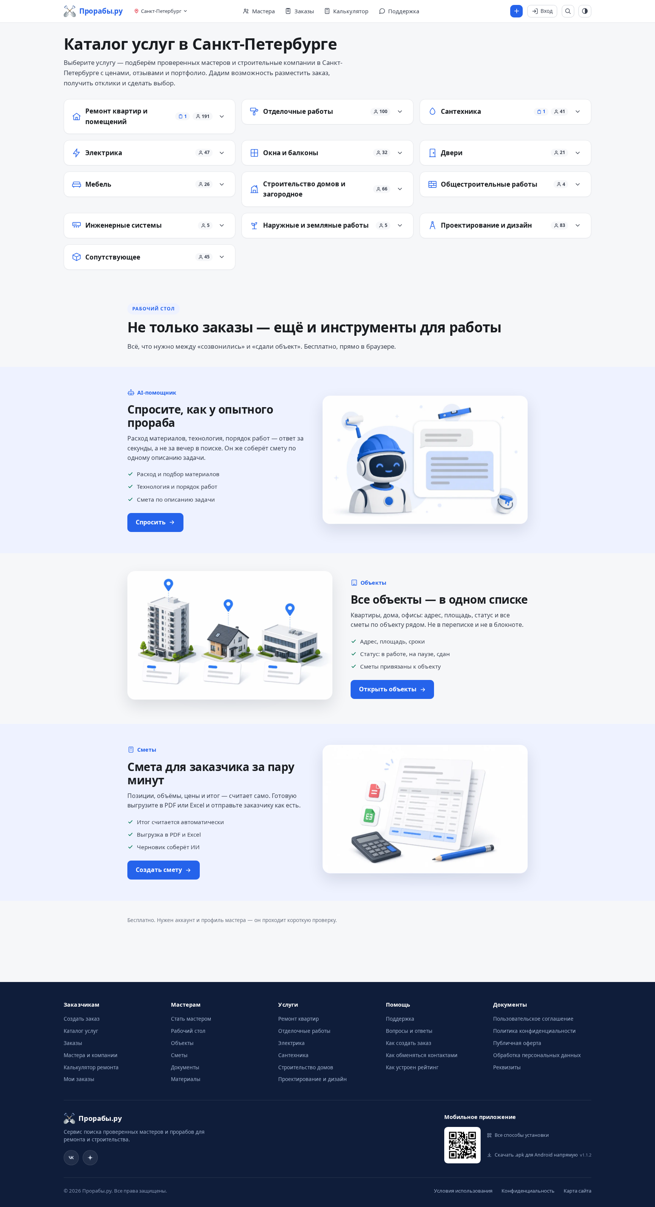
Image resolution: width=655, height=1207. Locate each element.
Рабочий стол (188, 1030)
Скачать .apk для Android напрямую (543, 1155)
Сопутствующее (112, 257)
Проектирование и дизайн (486, 225)
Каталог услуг (81, 1030)
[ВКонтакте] (71, 1157)
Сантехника (461, 111)
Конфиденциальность (528, 1190)
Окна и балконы (290, 152)
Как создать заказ (408, 1042)
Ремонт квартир (298, 1018)
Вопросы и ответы (409, 1030)
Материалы (186, 1079)
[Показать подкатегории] (221, 116)
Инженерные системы (123, 225)
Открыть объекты (388, 689)
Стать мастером (191, 1018)
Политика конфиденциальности (534, 1030)
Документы (185, 1067)
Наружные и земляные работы (316, 225)
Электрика (103, 152)
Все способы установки (522, 1135)
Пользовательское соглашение (533, 1018)
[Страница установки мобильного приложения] (462, 1145)
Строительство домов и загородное (304, 189)
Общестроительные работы (489, 184)
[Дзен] (90, 1157)
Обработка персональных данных (537, 1055)
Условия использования (463, 1190)
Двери (451, 152)
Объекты (182, 1042)
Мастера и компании (91, 1055)
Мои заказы (79, 1079)
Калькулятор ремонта (91, 1067)
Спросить (151, 522)
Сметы (179, 1055)
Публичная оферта (517, 1042)
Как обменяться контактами (422, 1055)
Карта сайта (577, 1190)
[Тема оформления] (584, 11)
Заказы (73, 1042)
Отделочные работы (298, 111)
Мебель (98, 184)
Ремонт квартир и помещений (116, 116)
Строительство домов (305, 1067)
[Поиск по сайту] (568, 11)
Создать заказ (82, 1018)
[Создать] (516, 11)
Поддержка (400, 1018)
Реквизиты (507, 1067)
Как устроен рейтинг (412, 1067)
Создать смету (159, 870)
